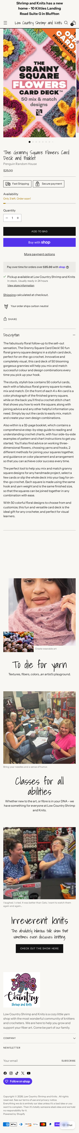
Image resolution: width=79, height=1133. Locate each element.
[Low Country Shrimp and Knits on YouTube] (29, 1073)
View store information (20, 285)
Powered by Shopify (14, 1114)
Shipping (9, 295)
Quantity (9, 210)
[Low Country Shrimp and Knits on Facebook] (5, 1073)
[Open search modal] (66, 23)
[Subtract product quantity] (6, 218)
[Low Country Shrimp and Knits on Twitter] (23, 1073)
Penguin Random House (20, 164)
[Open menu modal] (5, 23)
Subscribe (69, 1060)
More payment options (39, 254)
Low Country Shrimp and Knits (41, 1096)
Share (12, 319)
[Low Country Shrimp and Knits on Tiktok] (17, 1073)
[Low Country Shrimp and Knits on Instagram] (11, 1073)
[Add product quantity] (18, 218)
